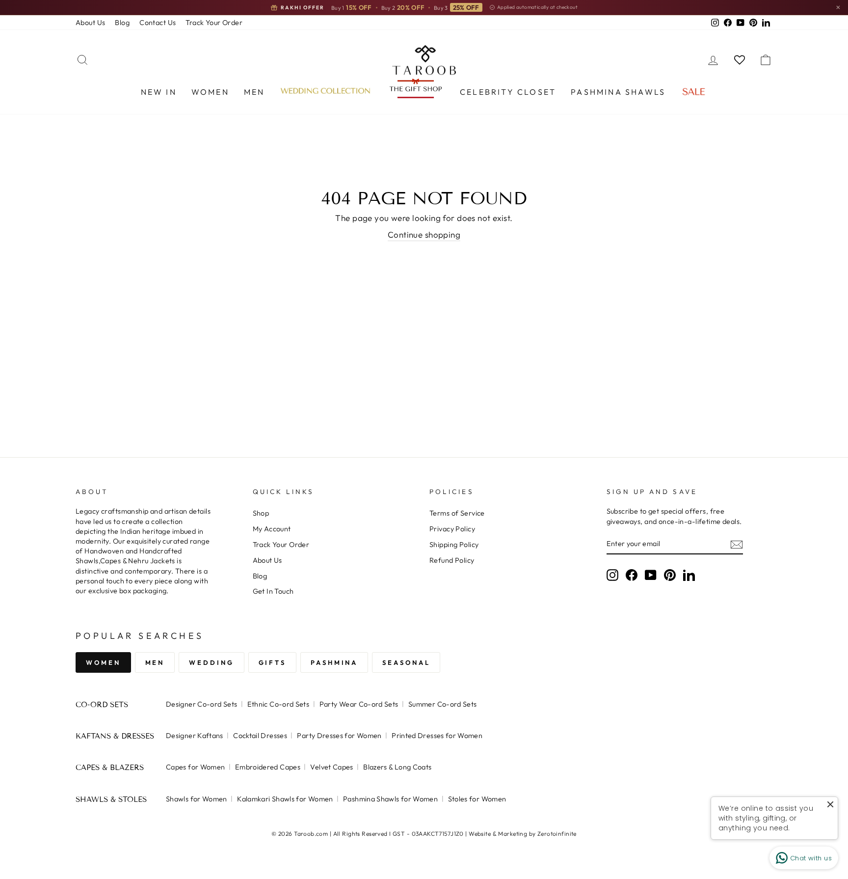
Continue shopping (424, 234)
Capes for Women (195, 767)
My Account (272, 528)
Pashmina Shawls (618, 92)
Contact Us (157, 22)
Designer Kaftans (194, 735)
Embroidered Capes (267, 767)
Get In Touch (273, 591)
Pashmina (334, 662)
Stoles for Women (477, 799)
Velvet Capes (331, 767)
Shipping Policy (453, 544)
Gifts (273, 662)
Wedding (211, 662)
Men (254, 92)
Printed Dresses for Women (437, 735)
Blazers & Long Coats (397, 767)
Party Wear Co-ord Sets (358, 704)
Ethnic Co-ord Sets (278, 704)
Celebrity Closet (508, 92)
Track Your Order (214, 22)
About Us (90, 22)
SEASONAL (406, 662)
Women (210, 92)
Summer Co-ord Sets (442, 704)
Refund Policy (452, 560)
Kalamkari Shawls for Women (285, 799)
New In (159, 92)
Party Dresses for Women (339, 735)
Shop (261, 513)
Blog (122, 22)
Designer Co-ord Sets (201, 704)
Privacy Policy (452, 528)
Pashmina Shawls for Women (390, 799)
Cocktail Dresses (260, 735)
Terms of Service (457, 513)
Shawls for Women (196, 799)
